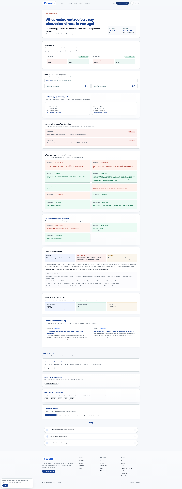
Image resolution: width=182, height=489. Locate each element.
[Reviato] (49, 3)
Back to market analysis (51, 13)
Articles (75, 3)
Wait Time (53, 398)
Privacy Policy (19, 482)
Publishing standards (126, 468)
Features (81, 463)
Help (122, 465)
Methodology (103, 470)
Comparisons (88, 3)
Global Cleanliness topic (94, 415)
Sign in (113, 3)
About (122, 460)
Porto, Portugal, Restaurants (51, 383)
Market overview (59, 368)
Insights (81, 3)
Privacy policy (125, 473)
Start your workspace (123, 3)
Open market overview (64, 415)
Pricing (70, 3)
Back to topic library (50, 415)
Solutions (81, 460)
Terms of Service (125, 476)
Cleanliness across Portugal (79, 415)
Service (59, 398)
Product (62, 3)
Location (72, 398)
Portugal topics (49, 368)
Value (66, 398)
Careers (123, 463)
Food (47, 398)
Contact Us (124, 470)
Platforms (81, 465)
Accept (5, 485)
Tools (101, 468)
